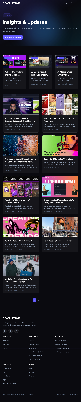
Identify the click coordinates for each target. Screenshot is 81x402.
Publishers (6, 340)
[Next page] (51, 300)
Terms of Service (72, 394)
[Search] (71, 3)
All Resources (7, 368)
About (31, 368)
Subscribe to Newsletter (10, 383)
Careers (31, 376)
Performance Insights (62, 352)
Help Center (7, 376)
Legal (4, 380)
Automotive (32, 348)
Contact (31, 372)
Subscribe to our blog (14, 37)
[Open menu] (76, 3)
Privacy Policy (60, 394)
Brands (5, 348)
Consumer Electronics (36, 356)
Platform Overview (61, 340)
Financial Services (34, 359)
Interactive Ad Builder (62, 348)
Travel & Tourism (34, 344)
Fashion (31, 340)
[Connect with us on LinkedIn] (16, 331)
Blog (4, 372)
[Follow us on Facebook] (5, 331)
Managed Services (61, 344)
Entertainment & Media (36, 352)
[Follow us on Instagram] (10, 331)
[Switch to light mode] (67, 3)
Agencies (6, 344)
